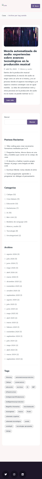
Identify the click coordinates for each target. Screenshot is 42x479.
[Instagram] (14, 474)
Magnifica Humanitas (13, 407)
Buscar (7, 117)
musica (20, 411)
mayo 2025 (11, 313)
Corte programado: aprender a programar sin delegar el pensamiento (19, 175)
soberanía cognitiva (12, 416)
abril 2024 (11, 350)
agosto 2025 (12, 300)
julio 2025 (10, 304)
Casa (4, 15)
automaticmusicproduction (24, 377)
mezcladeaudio (29, 407)
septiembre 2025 (13, 295)
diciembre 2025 (13, 281)
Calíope (10, 194)
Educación (11, 203)
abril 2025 (10, 318)
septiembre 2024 (13, 336)
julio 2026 (10, 259)
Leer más (10, 100)
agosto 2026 (12, 254)
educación (9, 387)
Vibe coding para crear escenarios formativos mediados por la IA (19, 147)
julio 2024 (10, 341)
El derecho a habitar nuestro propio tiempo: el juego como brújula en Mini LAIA (19, 163)
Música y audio (26, 69)
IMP (33, 387)
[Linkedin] (22, 474)
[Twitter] (5, 474)
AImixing (9, 377)
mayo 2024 (11, 345)
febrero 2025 (12, 327)
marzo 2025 (11, 322)
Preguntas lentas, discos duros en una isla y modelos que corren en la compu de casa (21, 154)
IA (7, 213)
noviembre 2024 (13, 332)
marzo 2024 (11, 354)
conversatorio (19, 382)
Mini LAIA (10, 217)
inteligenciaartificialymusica (15, 397)
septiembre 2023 (13, 359)
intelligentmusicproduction (15, 402)
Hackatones (11, 208)
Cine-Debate (12, 199)
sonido (27, 421)
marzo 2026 (11, 277)
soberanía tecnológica (13, 421)
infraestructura (11, 392)
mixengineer (10, 411)
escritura (20, 387)
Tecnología (11, 231)
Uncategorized (12, 235)
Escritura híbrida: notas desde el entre (22, 170)
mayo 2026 (11, 268)
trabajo (8, 431)
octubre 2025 (12, 291)
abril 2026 (11, 272)
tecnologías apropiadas (24, 426)
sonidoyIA (9, 426)
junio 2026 (11, 263)
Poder (29, 411)
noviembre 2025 (13, 286)
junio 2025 (11, 309)
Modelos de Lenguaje (15, 222)
